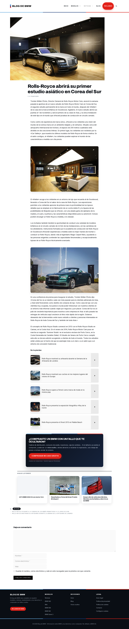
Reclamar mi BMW (18, 609)
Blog (98, 6)
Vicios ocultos (75, 604)
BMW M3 (48, 601)
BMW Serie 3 (49, 614)
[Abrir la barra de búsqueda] (116, 6)
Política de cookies (102, 604)
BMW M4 (48, 608)
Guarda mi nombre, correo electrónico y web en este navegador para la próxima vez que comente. (53, 571)
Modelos (74, 6)
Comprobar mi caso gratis (45, 456)
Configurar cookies (102, 611)
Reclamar (108, 6)
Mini (46, 604)
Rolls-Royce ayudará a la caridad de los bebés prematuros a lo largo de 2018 (40, 511)
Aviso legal (99, 598)
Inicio (66, 6)
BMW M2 (48, 611)
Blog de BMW (21, 6)
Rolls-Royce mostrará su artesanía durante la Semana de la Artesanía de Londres (42, 513)
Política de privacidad (103, 601)
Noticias (87, 6)
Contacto (99, 608)
